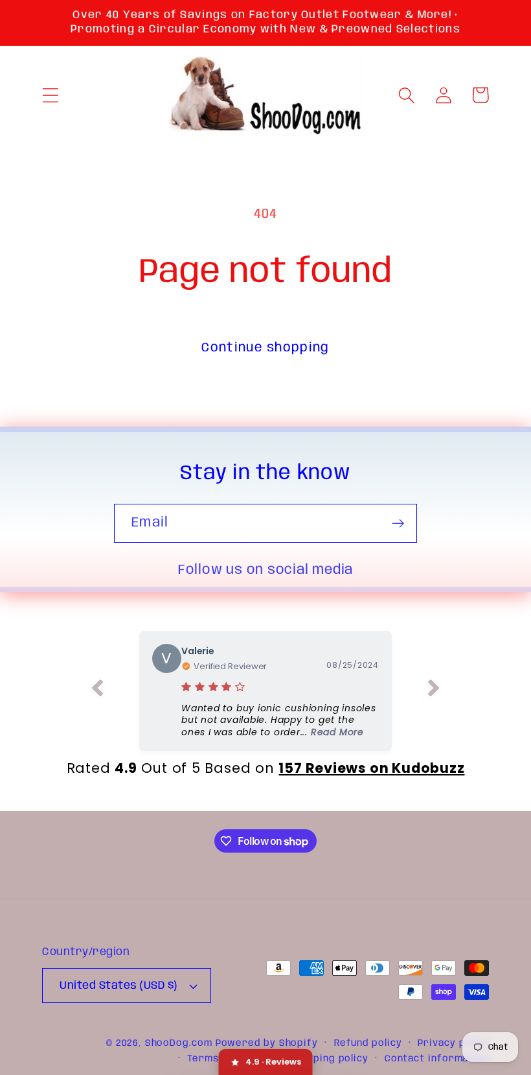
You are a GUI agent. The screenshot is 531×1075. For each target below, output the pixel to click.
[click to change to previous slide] (97, 690)
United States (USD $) (118, 985)
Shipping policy (329, 1058)
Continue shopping (265, 348)
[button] (50, 95)
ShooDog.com (178, 1043)
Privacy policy (453, 1043)
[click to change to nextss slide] (434, 690)
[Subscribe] (397, 523)
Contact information (437, 1058)
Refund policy (368, 1043)
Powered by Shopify (267, 1043)
